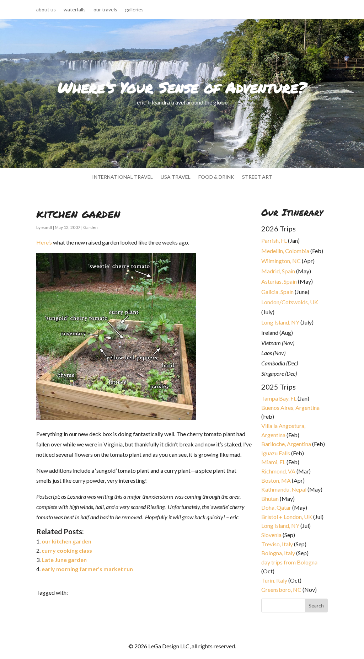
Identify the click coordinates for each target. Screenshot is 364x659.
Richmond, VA (278, 471)
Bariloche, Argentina (286, 443)
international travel (122, 177)
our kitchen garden (66, 541)
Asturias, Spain (279, 281)
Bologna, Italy (278, 553)
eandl (46, 227)
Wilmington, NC (281, 260)
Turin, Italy (274, 580)
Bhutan (270, 498)
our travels (105, 9)
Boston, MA (276, 480)
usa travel (176, 177)
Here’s (44, 242)
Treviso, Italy (277, 544)
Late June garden (64, 559)
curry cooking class (67, 550)
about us (46, 9)
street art (257, 177)
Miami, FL (273, 462)
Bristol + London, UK (286, 516)
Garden (90, 227)
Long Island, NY (280, 322)
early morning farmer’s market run (87, 569)
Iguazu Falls (275, 453)
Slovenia (271, 534)
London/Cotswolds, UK (289, 302)
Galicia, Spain (277, 291)
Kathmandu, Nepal (283, 489)
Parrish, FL (274, 240)
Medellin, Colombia (285, 250)
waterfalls (75, 9)
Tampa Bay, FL (278, 398)
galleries (134, 9)
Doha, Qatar (276, 507)
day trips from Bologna (289, 562)
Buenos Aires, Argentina (290, 407)
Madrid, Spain (278, 271)
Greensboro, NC (281, 589)
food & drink (216, 177)
